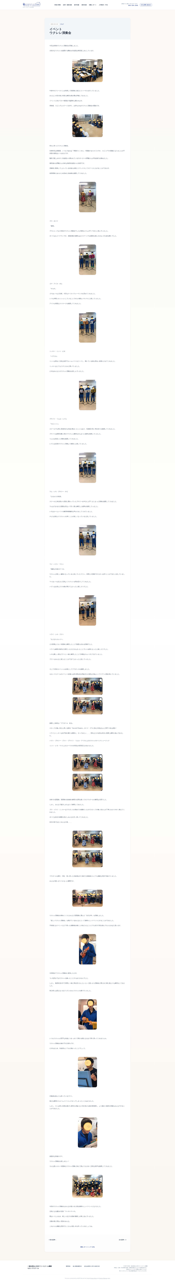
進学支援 (76, 5)
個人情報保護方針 (77, 1266)
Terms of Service (103, 1278)
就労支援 (84, 5)
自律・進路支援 (67, 5)
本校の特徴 (57, 5)
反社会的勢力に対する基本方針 (92, 1266)
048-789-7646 (133, 5)
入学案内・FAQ (103, 5)
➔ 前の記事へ (52, 1240)
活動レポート (93, 5)
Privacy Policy (93, 1278)
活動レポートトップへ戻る (87, 1247)
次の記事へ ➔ (122, 1240)
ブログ (62, 24)
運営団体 (68, 1266)
